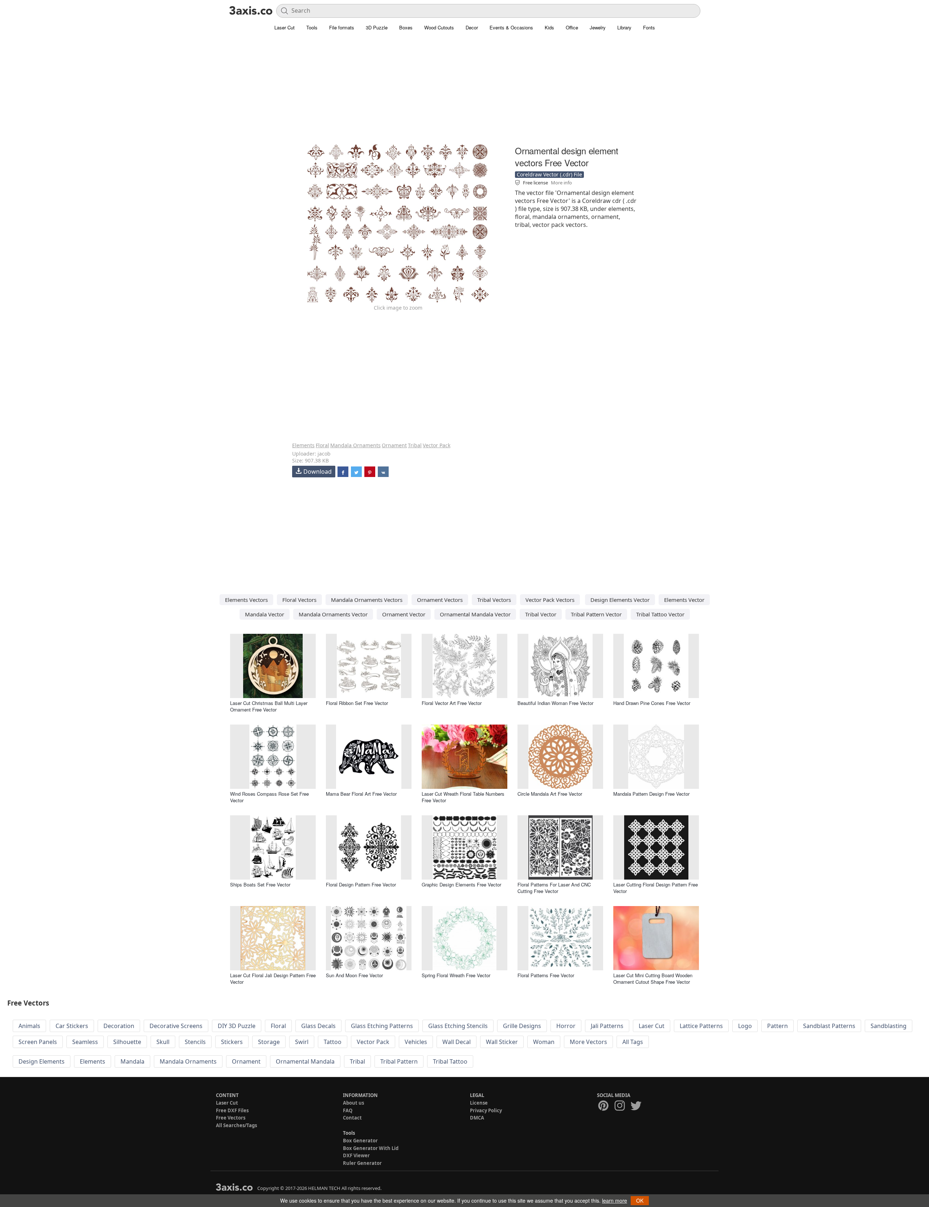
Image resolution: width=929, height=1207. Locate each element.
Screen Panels (38, 1042)
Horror (566, 1026)
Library (624, 27)
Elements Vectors (246, 599)
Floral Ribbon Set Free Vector (357, 703)
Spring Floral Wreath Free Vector (456, 975)
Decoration (118, 1026)
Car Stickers (72, 1026)
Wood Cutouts (439, 27)
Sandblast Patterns (829, 1026)
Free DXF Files (232, 1110)
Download (317, 472)
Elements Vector (684, 599)
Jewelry (598, 27)
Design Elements (42, 1061)
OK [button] (639, 1200)
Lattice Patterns (701, 1026)
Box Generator (360, 1140)
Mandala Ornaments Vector (333, 614)
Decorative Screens (176, 1026)
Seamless (85, 1042)
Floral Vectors (299, 599)
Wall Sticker (502, 1042)
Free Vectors (230, 1117)
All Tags (632, 1042)
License (479, 1103)
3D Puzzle (377, 27)
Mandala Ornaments (355, 445)
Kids (549, 27)
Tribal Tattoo (450, 1061)
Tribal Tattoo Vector (660, 614)
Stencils (195, 1042)
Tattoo (332, 1042)
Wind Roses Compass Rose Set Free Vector (269, 797)
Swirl (301, 1042)
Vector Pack (436, 445)
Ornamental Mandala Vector (475, 614)
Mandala (132, 1061)
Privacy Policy (486, 1110)
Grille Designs (522, 1026)
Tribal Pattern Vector (596, 614)
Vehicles (416, 1042)
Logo (745, 1026)
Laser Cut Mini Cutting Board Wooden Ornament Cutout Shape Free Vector (652, 978)
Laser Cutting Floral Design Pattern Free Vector (655, 887)
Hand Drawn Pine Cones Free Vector (651, 703)
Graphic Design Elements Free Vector (461, 884)
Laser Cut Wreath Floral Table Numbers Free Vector (463, 797)
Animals (29, 1026)
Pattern (777, 1026)
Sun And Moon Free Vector (354, 975)
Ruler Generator (362, 1163)
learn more (614, 1200)
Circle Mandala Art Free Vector (549, 793)
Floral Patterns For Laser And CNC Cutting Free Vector (554, 887)
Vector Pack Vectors (549, 599)
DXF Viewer (356, 1155)
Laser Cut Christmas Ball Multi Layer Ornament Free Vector (268, 706)
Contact (352, 1117)
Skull (162, 1042)
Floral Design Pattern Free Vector (361, 884)
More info (561, 182)
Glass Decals (318, 1026)
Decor (472, 27)
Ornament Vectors (440, 599)
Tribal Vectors (494, 599)
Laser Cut (284, 27)
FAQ (347, 1110)
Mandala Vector (264, 614)
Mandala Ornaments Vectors (366, 599)
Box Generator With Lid (370, 1148)
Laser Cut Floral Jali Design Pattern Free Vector (273, 978)
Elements (303, 445)
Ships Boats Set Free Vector (260, 884)
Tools (312, 27)
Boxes (406, 27)
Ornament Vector (403, 614)
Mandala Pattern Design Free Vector (651, 793)
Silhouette (127, 1042)
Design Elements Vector (620, 599)
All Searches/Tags (236, 1125)
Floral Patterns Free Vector (545, 975)
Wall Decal (456, 1042)
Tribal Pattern (399, 1061)
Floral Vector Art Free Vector (452, 703)
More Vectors (588, 1042)
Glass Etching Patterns (382, 1026)
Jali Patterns (607, 1026)
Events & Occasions (511, 27)
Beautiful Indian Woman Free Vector (555, 703)
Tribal (415, 445)
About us (353, 1103)
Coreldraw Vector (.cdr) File (549, 174)
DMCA (477, 1117)
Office (572, 27)
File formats (341, 27)
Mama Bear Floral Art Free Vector (361, 793)
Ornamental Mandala (305, 1061)
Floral (322, 445)
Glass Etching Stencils (458, 1026)
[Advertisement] (464, 92)
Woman (543, 1042)
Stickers (232, 1042)
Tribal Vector (540, 614)
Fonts (649, 27)
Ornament (394, 445)
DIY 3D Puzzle (236, 1026)
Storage (269, 1042)
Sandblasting (889, 1026)
